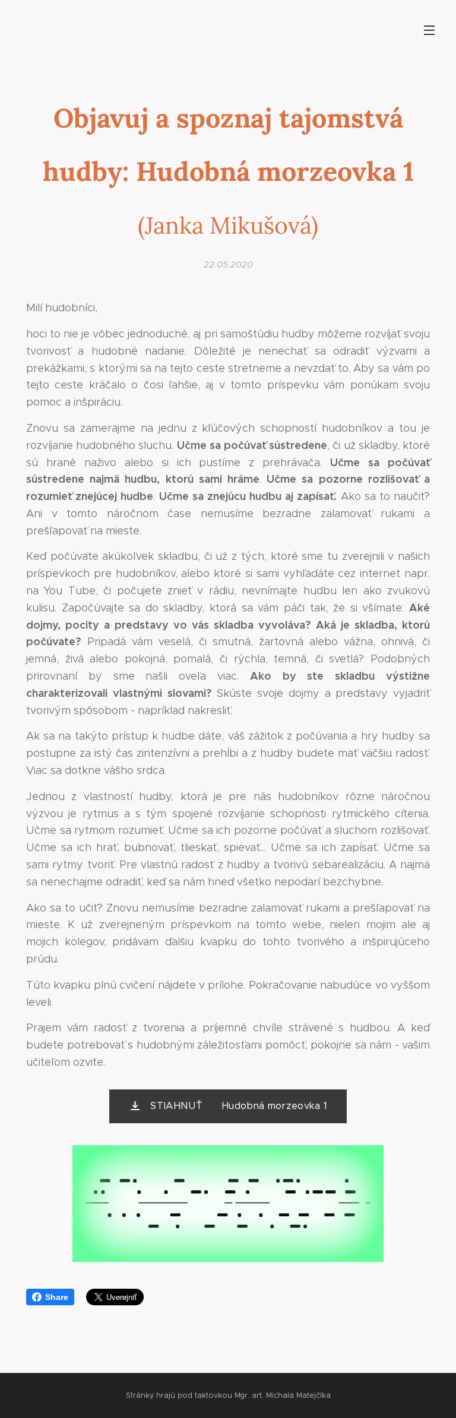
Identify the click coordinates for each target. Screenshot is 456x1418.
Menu (429, 30)
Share (56, 1297)
